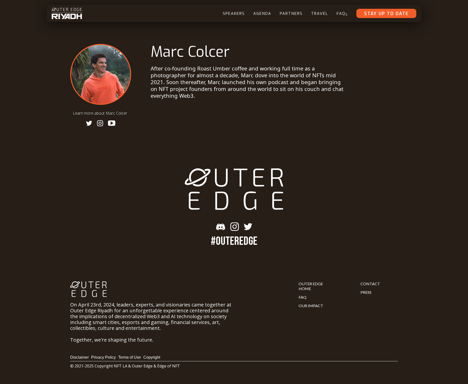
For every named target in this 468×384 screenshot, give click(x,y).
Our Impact (311, 305)
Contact (370, 283)
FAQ (342, 14)
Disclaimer (79, 357)
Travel (319, 13)
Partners (291, 13)
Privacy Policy (103, 357)
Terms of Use (129, 357)
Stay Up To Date (386, 14)
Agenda (262, 13)
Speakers (234, 13)
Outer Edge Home (311, 286)
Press (366, 292)
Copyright (151, 357)
